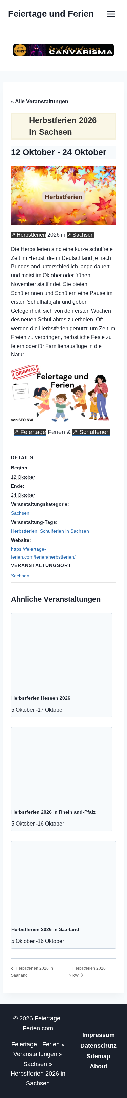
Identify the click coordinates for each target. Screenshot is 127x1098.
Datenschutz (98, 1045)
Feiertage (33, 432)
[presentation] (61, 651)
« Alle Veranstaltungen (39, 101)
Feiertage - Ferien (35, 1044)
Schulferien (94, 432)
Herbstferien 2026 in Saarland (45, 929)
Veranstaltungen (35, 1054)
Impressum (98, 1035)
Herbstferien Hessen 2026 (40, 698)
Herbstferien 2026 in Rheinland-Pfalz (53, 812)
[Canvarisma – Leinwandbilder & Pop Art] (63, 50)
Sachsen (83, 235)
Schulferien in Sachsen (64, 531)
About (98, 1066)
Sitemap (98, 1056)
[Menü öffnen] (111, 14)
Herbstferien (31, 235)
